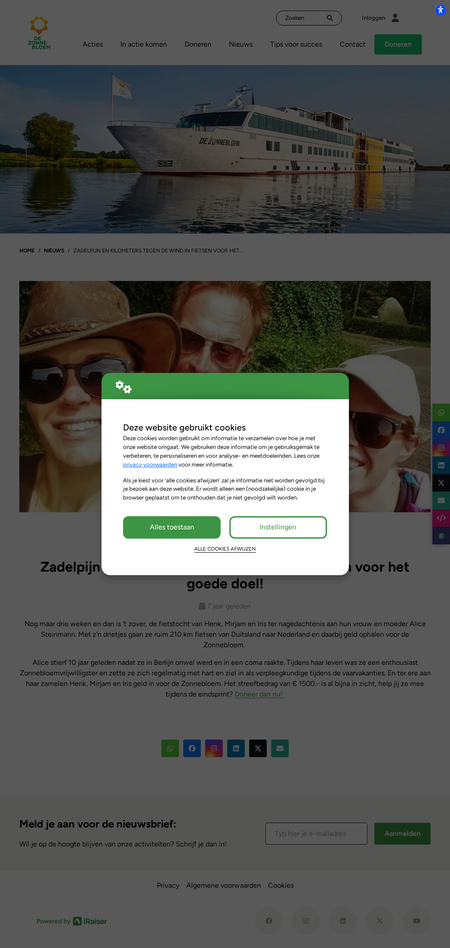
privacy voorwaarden (150, 464)
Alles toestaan (172, 527)
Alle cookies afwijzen (225, 549)
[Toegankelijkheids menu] (440, 9)
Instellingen (278, 527)
